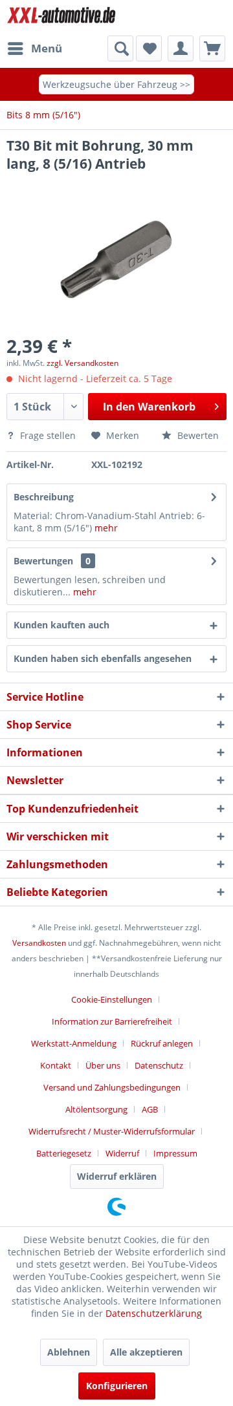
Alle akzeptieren (146, 1352)
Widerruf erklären (117, 1176)
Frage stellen (47, 435)
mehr (106, 528)
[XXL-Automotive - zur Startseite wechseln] (61, 17)
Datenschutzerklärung (153, 1313)
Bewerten (197, 435)
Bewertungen (43, 561)
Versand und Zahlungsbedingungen (112, 1087)
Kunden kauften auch (61, 625)
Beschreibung (44, 497)
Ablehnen (68, 1352)
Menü (46, 48)
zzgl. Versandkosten (82, 362)
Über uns (102, 1065)
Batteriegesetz (63, 1153)
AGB (150, 1109)
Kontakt (55, 1065)
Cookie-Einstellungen (111, 999)
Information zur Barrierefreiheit (112, 1021)
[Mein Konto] (181, 48)
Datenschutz (159, 1065)
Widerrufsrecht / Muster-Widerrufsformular (111, 1131)
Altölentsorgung (96, 1109)
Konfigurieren (117, 1385)
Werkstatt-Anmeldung (73, 1043)
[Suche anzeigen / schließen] (120, 48)
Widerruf (122, 1153)
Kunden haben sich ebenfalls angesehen (103, 658)
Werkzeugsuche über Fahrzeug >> (116, 84)
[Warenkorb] (212, 48)
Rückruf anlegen (162, 1043)
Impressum (175, 1153)
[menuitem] (34, 48)
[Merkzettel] (149, 48)
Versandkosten (39, 942)
